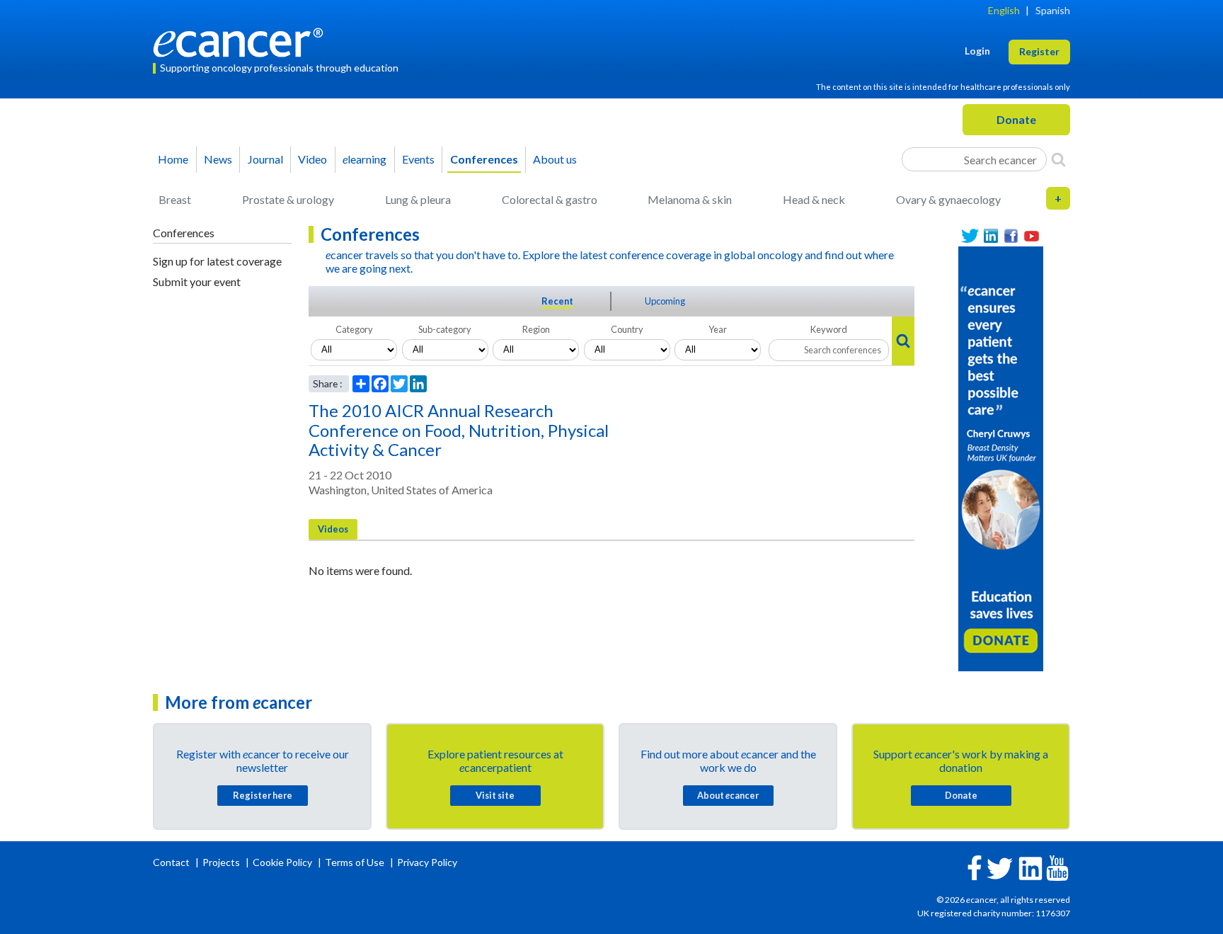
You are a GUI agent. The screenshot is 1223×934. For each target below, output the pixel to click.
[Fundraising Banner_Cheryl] (1000, 457)
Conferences (484, 159)
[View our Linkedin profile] (990, 236)
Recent (557, 301)
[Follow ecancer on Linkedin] (1030, 867)
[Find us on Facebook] (1011, 236)
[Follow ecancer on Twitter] (999, 867)
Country (627, 329)
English (1004, 10)
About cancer (728, 795)
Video (312, 159)
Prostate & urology (288, 199)
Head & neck (814, 199)
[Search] (1058, 159)
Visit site (495, 795)
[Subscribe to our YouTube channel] (1031, 236)
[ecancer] (242, 41)
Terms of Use (354, 862)
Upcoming (665, 301)
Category (354, 329)
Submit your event (197, 281)
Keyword (828, 329)
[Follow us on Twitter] (970, 236)
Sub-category (444, 329)
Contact (172, 862)
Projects (222, 862)
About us (555, 159)
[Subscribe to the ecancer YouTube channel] (1057, 867)
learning (364, 159)
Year (717, 329)
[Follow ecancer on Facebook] (974, 866)
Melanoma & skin (690, 199)
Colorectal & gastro (549, 199)
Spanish (1052, 10)
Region (536, 329)
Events (418, 159)
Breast (175, 199)
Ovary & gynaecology (948, 199)
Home (173, 159)
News (218, 159)
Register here (262, 795)
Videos (333, 529)
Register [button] (1039, 51)
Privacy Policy (427, 862)
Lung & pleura (418, 199)
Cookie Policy (282, 862)
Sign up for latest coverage (217, 261)
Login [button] (977, 51)
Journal (265, 159)
